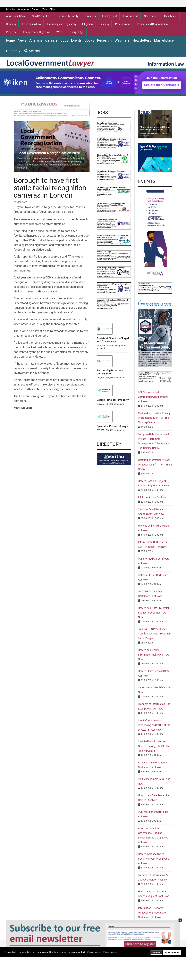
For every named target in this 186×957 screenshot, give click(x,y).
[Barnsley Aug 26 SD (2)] (114, 207)
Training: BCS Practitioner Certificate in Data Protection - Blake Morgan (155, 634)
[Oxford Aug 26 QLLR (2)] (114, 143)
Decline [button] (156, 952)
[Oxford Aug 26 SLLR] (114, 175)
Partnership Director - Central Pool (110, 372)
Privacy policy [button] (110, 952)
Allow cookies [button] (172, 952)
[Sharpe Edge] (155, 157)
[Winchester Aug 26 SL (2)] (114, 255)
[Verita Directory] (114, 458)
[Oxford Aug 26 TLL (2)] (114, 288)
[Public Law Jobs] (52, 109)
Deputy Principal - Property (113, 399)
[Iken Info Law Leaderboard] (93, 82)
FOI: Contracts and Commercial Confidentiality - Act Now (154, 397)
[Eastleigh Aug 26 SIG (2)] (114, 191)
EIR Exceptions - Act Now (152, 497)
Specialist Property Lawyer (113, 426)
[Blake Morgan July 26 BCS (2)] (155, 377)
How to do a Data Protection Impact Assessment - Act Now (154, 613)
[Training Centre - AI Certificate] (155, 332)
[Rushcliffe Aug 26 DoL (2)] (114, 159)
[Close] (180, 920)
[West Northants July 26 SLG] (114, 127)
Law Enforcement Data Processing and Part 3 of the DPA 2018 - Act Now (154, 725)
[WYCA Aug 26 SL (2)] (114, 239)
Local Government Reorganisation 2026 (34, 123)
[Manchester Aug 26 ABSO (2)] (114, 304)
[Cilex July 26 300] (155, 124)
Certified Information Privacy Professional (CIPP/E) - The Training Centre (154, 418)
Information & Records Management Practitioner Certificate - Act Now (152, 913)
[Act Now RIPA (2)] (155, 287)
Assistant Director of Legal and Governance (113, 340)
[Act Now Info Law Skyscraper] (155, 233)
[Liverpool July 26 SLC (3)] (114, 223)
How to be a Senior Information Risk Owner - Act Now (154, 655)
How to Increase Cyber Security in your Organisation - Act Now (155, 859)
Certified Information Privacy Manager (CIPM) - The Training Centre (155, 465)
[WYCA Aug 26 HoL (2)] (114, 271)
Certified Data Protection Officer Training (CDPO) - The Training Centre (154, 746)
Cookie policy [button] (94, 952)
